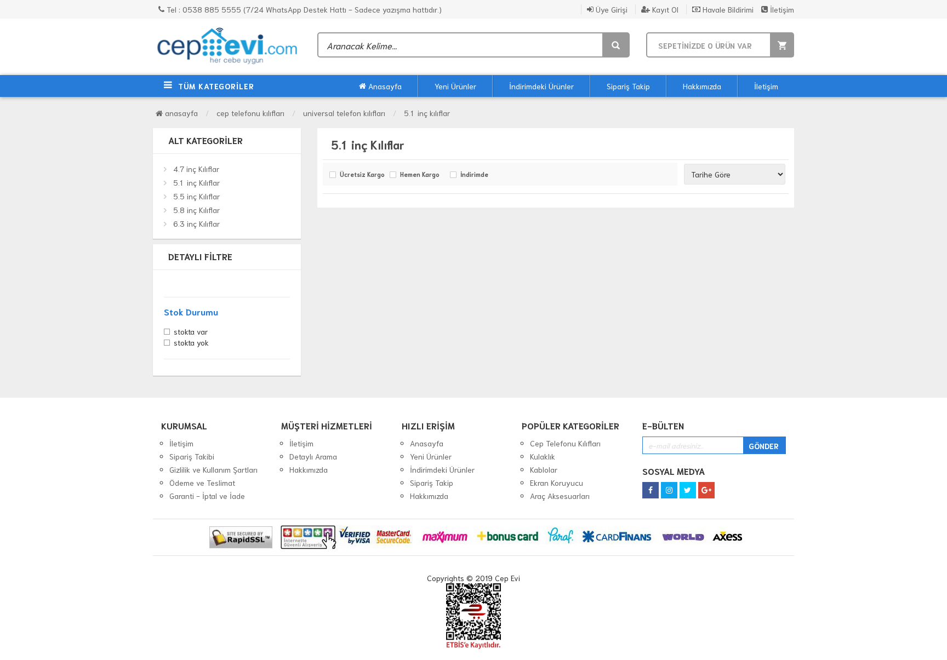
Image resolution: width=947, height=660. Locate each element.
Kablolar (543, 469)
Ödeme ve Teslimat (202, 482)
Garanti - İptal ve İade (207, 496)
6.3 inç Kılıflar (196, 223)
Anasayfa (384, 86)
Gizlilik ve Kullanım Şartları (213, 469)
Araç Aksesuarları (560, 496)
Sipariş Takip (628, 86)
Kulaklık (542, 456)
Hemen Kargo (420, 174)
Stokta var (191, 332)
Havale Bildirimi (727, 9)
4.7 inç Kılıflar (196, 169)
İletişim (781, 9)
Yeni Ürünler (455, 86)
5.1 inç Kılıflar (427, 113)
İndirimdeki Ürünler (541, 86)
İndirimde (474, 174)
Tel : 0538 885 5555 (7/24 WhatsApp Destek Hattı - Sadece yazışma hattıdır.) (303, 9)
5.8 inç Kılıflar (196, 210)
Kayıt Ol (664, 9)
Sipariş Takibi (191, 456)
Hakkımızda (702, 86)
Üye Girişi (610, 9)
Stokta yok (191, 343)
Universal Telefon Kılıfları (344, 113)
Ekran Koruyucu (556, 482)
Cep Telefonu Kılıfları (250, 113)
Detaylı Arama (313, 456)
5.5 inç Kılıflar (196, 196)
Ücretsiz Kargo (362, 174)
